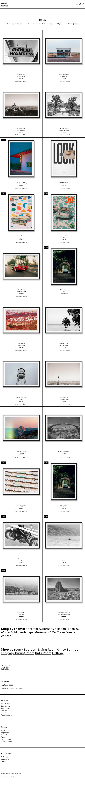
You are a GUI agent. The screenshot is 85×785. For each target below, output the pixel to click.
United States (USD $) (8, 777)
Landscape (26, 632)
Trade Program (6, 715)
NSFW (51, 632)
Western (72, 632)
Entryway (8, 653)
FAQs (3, 737)
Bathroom (74, 649)
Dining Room (24, 653)
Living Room (47, 649)
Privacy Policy (6, 739)
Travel (61, 632)
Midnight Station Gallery (13, 773)
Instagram (5, 759)
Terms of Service (7, 742)
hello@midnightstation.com (11, 688)
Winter (6, 636)
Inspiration (5, 733)
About (3, 730)
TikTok (3, 761)
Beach (61, 629)
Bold (13, 632)
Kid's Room (43, 653)
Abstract (32, 629)
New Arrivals (5, 708)
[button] (80, 4)
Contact (4, 735)
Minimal (40, 632)
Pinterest (4, 757)
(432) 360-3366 (7, 685)
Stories (3, 713)
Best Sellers (5, 706)
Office (61, 649)
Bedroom (30, 649)
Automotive (47, 629)
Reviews (4, 711)
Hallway (58, 653)
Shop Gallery (5, 704)
